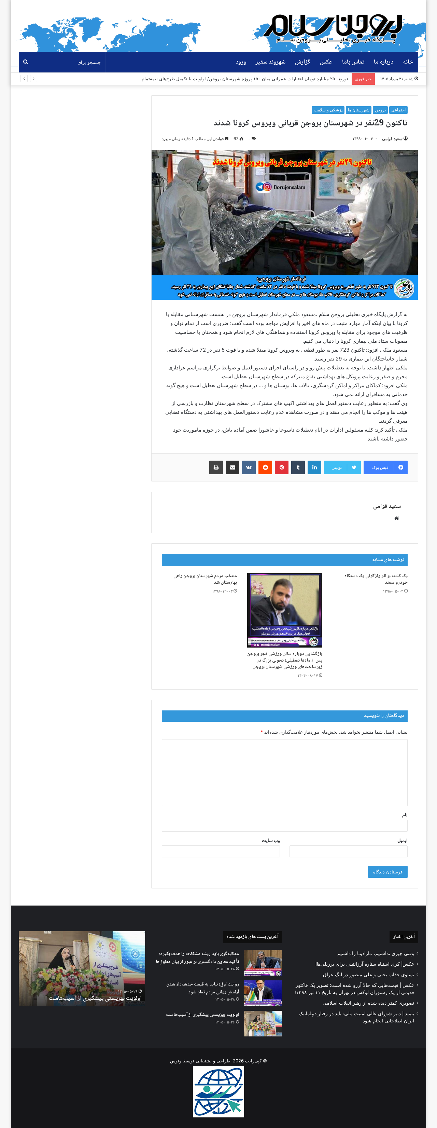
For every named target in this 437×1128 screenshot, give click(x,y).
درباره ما (383, 62)
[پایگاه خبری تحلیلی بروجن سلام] (336, 26)
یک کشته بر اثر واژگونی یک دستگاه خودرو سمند (376, 579)
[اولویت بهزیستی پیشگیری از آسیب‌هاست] (263, 1023)
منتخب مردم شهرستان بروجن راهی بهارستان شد (205, 579)
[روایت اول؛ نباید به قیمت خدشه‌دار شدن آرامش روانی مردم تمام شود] (263, 993)
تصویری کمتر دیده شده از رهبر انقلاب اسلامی (368, 1003)
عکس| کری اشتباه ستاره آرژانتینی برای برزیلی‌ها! (364, 964)
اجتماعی (398, 109)
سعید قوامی (392, 138)
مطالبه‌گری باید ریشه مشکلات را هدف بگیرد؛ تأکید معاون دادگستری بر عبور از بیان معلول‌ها (197, 958)
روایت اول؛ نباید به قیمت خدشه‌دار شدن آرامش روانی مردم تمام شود (202, 988)
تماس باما (353, 62)
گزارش (302, 62)
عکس (326, 62)
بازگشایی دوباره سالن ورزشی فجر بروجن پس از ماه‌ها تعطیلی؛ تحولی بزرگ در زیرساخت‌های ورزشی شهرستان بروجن (284, 660)
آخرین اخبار (404, 937)
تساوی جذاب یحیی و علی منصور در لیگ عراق (368, 974)
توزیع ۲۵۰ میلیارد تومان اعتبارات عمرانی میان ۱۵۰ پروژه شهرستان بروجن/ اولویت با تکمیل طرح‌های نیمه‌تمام (245, 78)
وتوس (175, 1060)
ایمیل (402, 840)
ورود (241, 62)
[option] (82, 968)
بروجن (380, 109)
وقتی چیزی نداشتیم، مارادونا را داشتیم (375, 953)
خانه (408, 62)
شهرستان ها (358, 109)
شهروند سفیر (270, 62)
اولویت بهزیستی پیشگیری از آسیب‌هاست (202, 1015)
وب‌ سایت (271, 840)
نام (405, 814)
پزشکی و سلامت (328, 109)
